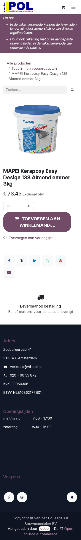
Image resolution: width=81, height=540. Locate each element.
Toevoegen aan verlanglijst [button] (30, 238)
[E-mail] (9, 272)
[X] (22, 260)
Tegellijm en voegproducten (34, 68)
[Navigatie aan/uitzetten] (73, 7)
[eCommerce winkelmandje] (63, 7)
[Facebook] (9, 260)
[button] (37, 222)
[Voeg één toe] (29, 206)
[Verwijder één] (8, 206)
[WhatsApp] (47, 260)
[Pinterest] (60, 260)
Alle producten (19, 63)
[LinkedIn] (35, 260)
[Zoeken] (72, 90)
